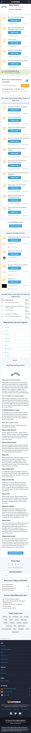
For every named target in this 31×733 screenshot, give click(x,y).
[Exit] (28, 729)
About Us (3, 646)
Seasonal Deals (5, 681)
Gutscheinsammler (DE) (10, 688)
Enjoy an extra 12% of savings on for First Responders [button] (18, 173)
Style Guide (3, 673)
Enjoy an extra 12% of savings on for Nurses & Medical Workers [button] (17, 161)
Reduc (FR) (6, 695)
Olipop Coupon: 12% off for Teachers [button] (17, 185)
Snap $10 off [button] (11, 279)
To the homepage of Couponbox (15, 2)
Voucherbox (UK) (8, 692)
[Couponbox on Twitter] (15, 714)
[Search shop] (29, 1)
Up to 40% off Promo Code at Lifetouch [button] (18, 265)
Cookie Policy (16, 709)
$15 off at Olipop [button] (12, 39)
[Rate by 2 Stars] (12, 564)
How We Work (4, 662)
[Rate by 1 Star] (9, 564)
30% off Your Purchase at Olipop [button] (16, 17)
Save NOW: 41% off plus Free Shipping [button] (17, 106)
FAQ (2, 652)
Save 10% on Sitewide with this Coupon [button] (18, 60)
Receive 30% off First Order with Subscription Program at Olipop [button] (16, 28)
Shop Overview (4, 656)
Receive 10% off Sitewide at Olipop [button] (16, 127)
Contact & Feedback (6, 649)
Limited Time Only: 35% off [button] (14, 117)
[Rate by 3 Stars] (15, 564)
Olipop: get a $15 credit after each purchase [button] (16, 149)
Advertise (3, 670)
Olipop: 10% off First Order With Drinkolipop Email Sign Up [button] (16, 196)
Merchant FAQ (4, 659)
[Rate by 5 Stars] (22, 564)
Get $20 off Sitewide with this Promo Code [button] (18, 237)
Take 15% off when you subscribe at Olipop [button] (18, 138)
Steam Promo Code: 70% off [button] (15, 251)
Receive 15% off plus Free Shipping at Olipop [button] (17, 208)
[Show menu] (1, 1)
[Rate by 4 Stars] (19, 564)
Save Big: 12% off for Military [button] (15, 50)
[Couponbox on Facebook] (11, 714)
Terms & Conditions (25, 709)
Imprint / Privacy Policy (6, 709)
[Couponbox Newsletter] (20, 714)
